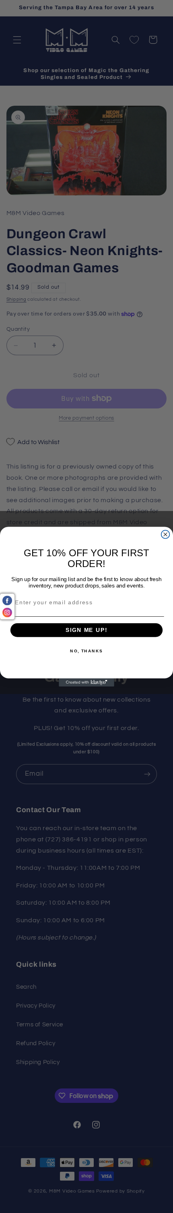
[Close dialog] (165, 534)
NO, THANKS (86, 650)
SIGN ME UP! (86, 630)
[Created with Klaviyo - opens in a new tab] (86, 682)
